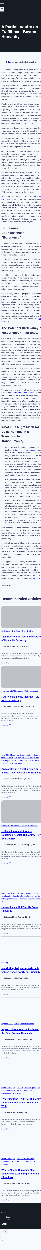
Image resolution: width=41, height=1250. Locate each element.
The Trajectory (18, 1093)
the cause (36, 578)
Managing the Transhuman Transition (16, 899)
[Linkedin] (5, 1225)
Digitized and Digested (10, 1024)
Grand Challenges (28, 631)
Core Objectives (26, 755)
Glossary (4, 963)
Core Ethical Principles (10, 755)
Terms (8, 1217)
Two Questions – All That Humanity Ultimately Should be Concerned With (21, 1103)
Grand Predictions (27, 1024)
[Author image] (3, 62)
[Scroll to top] (2, 1232)
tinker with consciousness (25, 450)
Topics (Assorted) (31, 691)
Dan (9, 62)
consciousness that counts (23, 393)
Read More (6, 663)
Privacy (8, 1219)
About (5, 1247)
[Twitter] (2, 1225)
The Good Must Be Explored (12, 763)
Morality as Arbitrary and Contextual (25, 761)
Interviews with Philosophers (12, 691)
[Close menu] (0, 1236)
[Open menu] (2, 9)
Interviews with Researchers (12, 826)
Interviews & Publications (11, 1240)
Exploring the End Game (10, 631)
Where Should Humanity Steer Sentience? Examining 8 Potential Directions (20, 1174)
